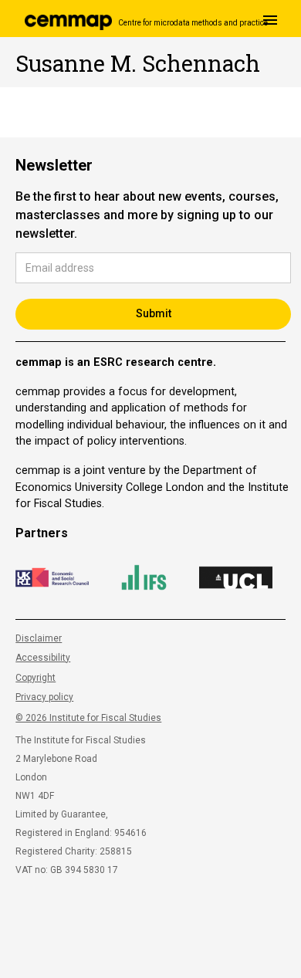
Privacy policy (44, 697)
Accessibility (42, 657)
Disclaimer (38, 638)
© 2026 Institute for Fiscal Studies (88, 717)
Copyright (35, 677)
